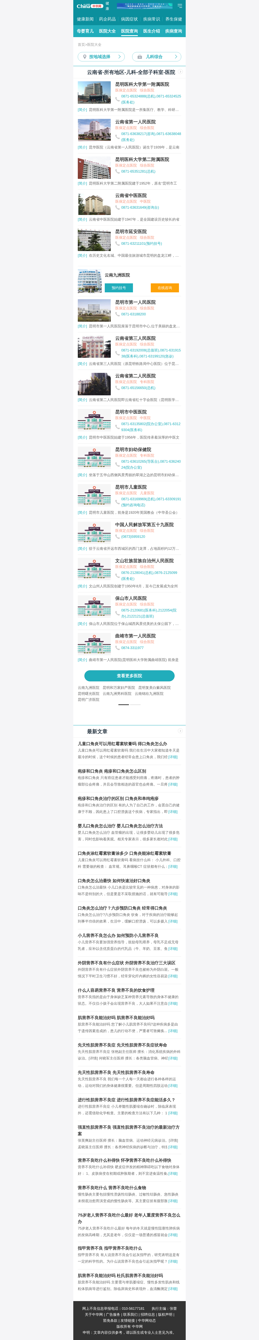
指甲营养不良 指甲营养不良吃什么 (110, 1248)
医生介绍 (151, 31)
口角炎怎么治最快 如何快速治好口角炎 (114, 880)
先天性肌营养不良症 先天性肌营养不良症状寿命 (122, 1045)
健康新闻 (85, 19)
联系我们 (130, 1314)
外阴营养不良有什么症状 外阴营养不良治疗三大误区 (127, 963)
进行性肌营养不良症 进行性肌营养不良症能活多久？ (127, 1100)
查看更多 (129, 675)
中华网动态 (147, 1320)
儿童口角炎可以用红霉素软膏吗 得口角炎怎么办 (122, 743)
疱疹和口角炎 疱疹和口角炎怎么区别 (112, 771)
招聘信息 (148, 1314)
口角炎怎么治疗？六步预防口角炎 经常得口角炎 (122, 908)
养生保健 (173, 19)
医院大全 (107, 31)
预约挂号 (119, 288)
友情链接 (128, 1320)
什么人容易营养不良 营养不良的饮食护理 (116, 990)
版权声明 (165, 1314)
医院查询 (129, 31)
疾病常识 (151, 19)
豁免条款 (110, 1320)
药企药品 (107, 19)
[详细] (173, 757)
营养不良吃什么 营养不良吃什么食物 (112, 1187)
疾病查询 (173, 31)
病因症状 (129, 19)
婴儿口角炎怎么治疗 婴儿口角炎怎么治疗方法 (120, 826)
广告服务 (113, 1314)
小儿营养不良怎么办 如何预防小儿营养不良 (118, 935)
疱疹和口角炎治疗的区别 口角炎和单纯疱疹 (118, 798)
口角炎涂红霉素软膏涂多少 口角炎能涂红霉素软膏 (124, 853)
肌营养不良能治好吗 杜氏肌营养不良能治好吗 (120, 1275)
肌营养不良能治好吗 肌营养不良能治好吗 (116, 1017)
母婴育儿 (85, 31)
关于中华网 (94, 1314)
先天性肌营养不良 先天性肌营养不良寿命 (116, 1072)
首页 (81, 45)
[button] (123, 704)
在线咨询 (165, 288)
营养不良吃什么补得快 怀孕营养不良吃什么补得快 (124, 1160)
